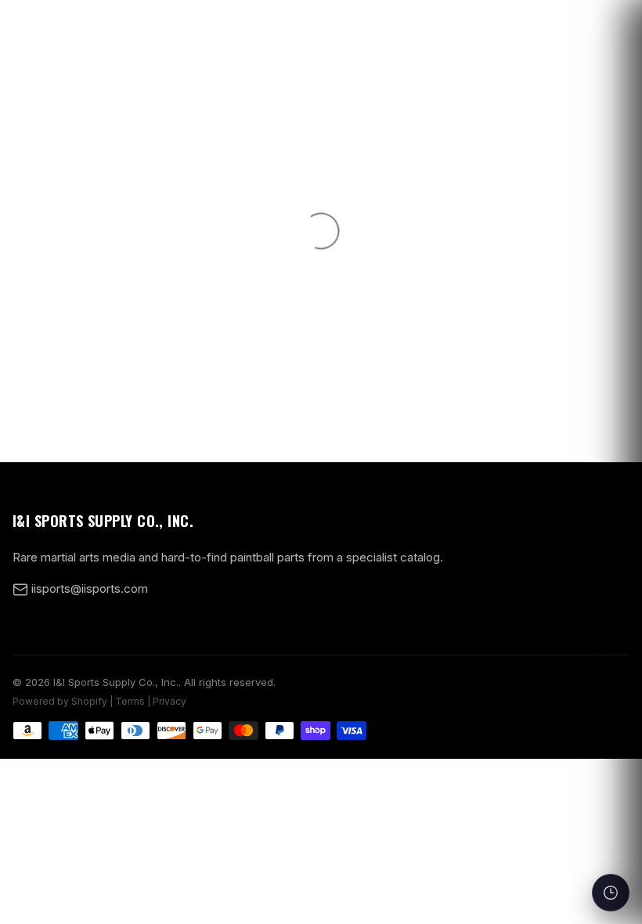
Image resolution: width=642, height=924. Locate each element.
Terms (130, 701)
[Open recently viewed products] (610, 892)
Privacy (169, 701)
